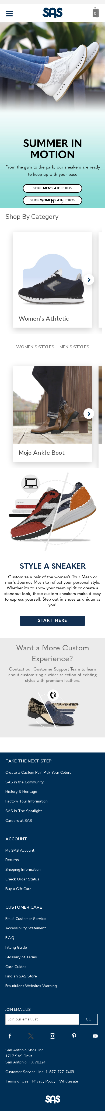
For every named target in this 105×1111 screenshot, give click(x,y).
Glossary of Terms (21, 957)
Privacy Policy (43, 1081)
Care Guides (15, 966)
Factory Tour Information (26, 801)
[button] (43, 201)
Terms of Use (17, 1081)
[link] (52, 279)
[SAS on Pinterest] (74, 1036)
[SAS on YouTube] (95, 1036)
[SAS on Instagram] (52, 1036)
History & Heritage (21, 791)
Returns (12, 859)
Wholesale (68, 1081)
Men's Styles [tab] (74, 347)
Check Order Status (22, 879)
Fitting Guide (16, 947)
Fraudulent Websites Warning (31, 985)
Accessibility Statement (25, 928)
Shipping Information (23, 869)
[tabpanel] (52, 413)
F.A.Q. (10, 937)
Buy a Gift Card (18, 888)
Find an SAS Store (21, 976)
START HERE (52, 621)
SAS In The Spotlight (23, 810)
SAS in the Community (24, 782)
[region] (52, 115)
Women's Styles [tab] (35, 347)
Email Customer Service (25, 918)
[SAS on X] (31, 1036)
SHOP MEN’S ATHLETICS (52, 188)
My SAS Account (19, 850)
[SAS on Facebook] (9, 1036)
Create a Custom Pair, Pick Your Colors (38, 772)
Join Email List (19, 1009)
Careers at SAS (18, 820)
